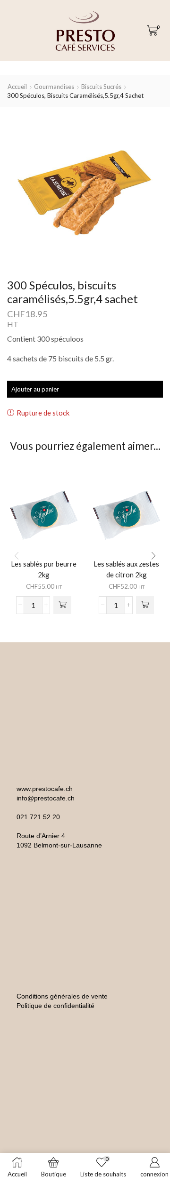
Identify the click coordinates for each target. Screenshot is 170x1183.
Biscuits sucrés (101, 86)
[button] (153, 556)
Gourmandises (54, 86)
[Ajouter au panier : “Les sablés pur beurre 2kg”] (62, 605)
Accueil (17, 86)
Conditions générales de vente (62, 996)
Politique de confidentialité (55, 1005)
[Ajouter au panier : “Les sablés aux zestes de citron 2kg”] (145, 605)
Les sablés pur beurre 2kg (43, 569)
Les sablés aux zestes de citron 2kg (126, 569)
